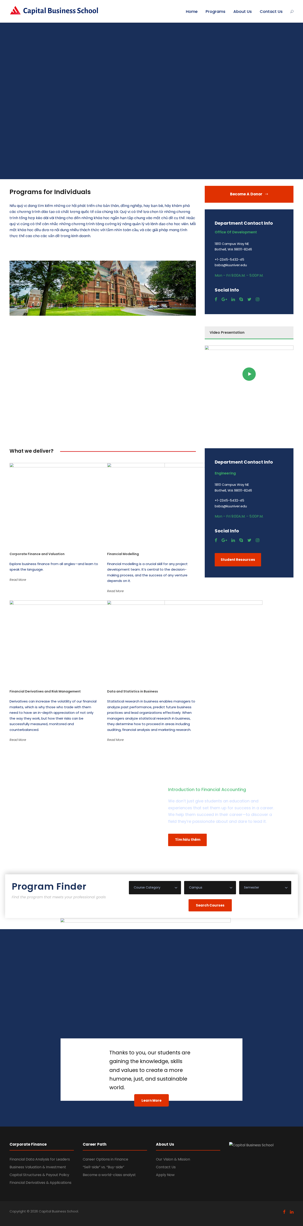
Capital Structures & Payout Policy (39, 1174)
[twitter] (249, 299)
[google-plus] (224, 299)
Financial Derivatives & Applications (40, 1182)
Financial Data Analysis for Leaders (40, 1159)
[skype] (241, 299)
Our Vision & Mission (173, 1159)
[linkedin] (233, 299)
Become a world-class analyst (109, 1174)
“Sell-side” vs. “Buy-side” (103, 1167)
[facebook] (216, 299)
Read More (18, 579)
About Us (242, 11)
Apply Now (165, 1174)
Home (192, 11)
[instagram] (257, 299)
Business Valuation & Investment (38, 1167)
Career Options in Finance (105, 1159)
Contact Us (271, 11)
